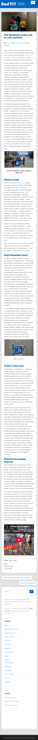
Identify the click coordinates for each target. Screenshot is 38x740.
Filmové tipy (9, 663)
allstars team (21, 183)
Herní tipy (8, 666)
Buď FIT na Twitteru (10, 705)
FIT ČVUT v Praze (9, 697)
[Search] (32, 591)
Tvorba (6, 656)
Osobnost (7, 641)
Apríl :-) (6, 625)
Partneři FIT (8, 648)
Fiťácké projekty (9, 637)
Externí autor (18, 43)
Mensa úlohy (9, 674)
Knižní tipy (8, 670)
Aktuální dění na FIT (10, 633)
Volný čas (7, 660)
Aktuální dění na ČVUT (11, 629)
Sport (7, 678)
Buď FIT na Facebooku (11, 701)
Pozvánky (7, 644)
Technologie (8, 652)
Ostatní (7, 682)
